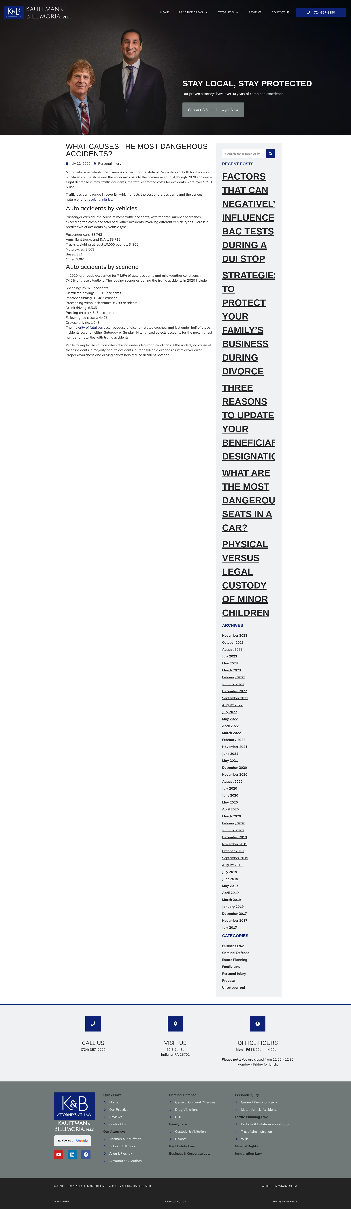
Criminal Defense (235, 953)
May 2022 (230, 719)
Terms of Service (285, 1201)
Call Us (93, 1042)
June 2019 (230, 879)
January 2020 (233, 830)
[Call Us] (93, 1024)
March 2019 (231, 900)
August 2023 (232, 649)
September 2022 (235, 698)
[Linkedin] (72, 1154)
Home (164, 12)
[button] (72, 1140)
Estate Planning (234, 960)
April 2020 (230, 809)
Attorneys (226, 12)
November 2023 (234, 635)
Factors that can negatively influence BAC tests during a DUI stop (250, 217)
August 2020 (232, 781)
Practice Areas (191, 12)
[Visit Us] (175, 1024)
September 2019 (235, 858)
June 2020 (230, 795)
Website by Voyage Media (279, 1186)
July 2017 (229, 927)
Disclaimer (61, 1201)
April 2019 (230, 893)
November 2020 (234, 774)
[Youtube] (58, 1154)
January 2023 (233, 684)
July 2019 (229, 872)
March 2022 (231, 733)
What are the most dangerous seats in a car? (251, 500)
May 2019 (230, 886)
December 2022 (234, 691)
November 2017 (234, 920)
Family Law (231, 967)
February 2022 (233, 740)
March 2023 (231, 670)
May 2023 (230, 663)
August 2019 (232, 865)
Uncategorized (233, 987)
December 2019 (234, 837)
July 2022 (229, 712)
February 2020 (233, 823)
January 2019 (233, 907)
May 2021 (230, 760)
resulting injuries (99, 199)
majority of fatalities (88, 327)
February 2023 (233, 677)
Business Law (233, 946)
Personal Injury (109, 163)
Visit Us (175, 1042)
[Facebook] (85, 1154)
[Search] (270, 153)
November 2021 (234, 747)
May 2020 (230, 802)
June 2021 (230, 754)
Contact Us (281, 12)
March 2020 (231, 816)
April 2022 (230, 726)
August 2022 (232, 705)
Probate (228, 980)
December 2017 (234, 913)
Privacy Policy (175, 1201)
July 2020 (229, 788)
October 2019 (233, 851)
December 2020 (234, 767)
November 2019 (234, 844)
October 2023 (233, 642)
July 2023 (229, 656)
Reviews (255, 12)
